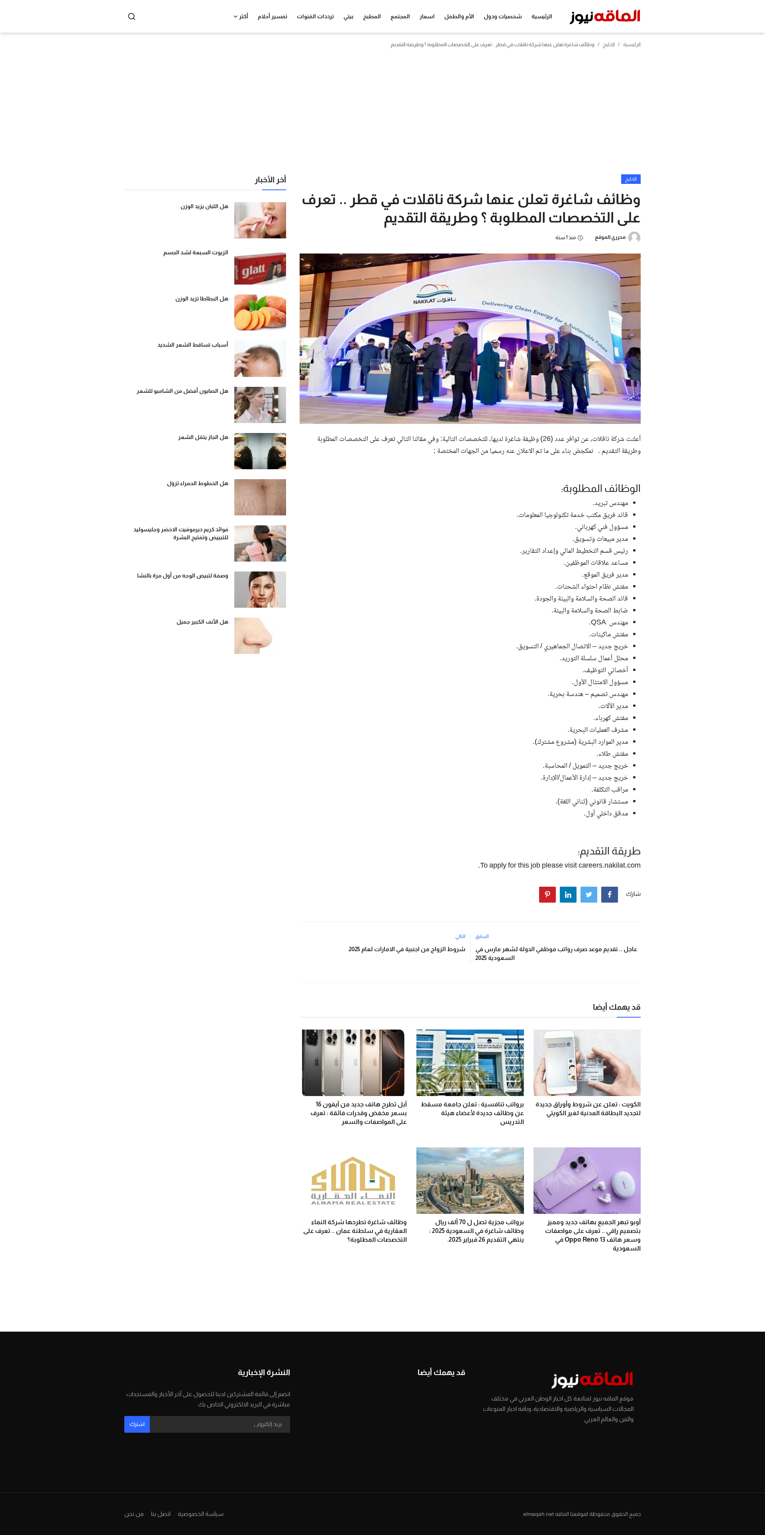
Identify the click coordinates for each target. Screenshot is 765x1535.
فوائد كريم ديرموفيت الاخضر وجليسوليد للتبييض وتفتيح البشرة (180, 533)
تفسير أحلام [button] (272, 16)
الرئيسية (542, 16)
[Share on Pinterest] (547, 895)
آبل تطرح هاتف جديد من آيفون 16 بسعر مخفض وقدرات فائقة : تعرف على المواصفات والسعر (358, 1113)
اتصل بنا (161, 1513)
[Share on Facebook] (609, 895)
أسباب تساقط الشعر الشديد (192, 344)
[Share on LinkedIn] (568, 895)
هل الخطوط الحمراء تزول (197, 483)
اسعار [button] (427, 16)
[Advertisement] (382, 114)
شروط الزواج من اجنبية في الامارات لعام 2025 (407, 949)
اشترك (137, 1424)
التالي (460, 936)
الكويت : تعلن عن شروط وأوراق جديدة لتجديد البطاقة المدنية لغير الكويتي (588, 1108)
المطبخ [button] (372, 16)
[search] (131, 16)
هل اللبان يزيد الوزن (204, 206)
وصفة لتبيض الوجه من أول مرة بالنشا (182, 575)
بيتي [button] (348, 16)
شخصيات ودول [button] (503, 16)
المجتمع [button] (400, 16)
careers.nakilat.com (610, 866)
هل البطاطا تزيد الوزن (201, 298)
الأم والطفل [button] (459, 16)
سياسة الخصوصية (201, 1513)
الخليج (609, 44)
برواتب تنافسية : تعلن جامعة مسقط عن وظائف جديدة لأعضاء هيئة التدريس (472, 1113)
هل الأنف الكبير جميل (202, 621)
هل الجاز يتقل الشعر (203, 437)
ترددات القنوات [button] (315, 16)
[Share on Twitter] (589, 895)
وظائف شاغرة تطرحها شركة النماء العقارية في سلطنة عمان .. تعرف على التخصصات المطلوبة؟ (355, 1231)
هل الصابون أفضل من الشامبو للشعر (182, 391)
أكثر (243, 16)
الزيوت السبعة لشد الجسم (195, 252)
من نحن (134, 1513)
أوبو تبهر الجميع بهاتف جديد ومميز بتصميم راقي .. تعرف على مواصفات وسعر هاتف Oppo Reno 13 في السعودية (593, 1235)
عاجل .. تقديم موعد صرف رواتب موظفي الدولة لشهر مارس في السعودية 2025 (556, 953)
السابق (482, 936)
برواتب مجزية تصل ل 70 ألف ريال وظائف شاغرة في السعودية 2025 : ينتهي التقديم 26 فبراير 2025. (476, 1231)
